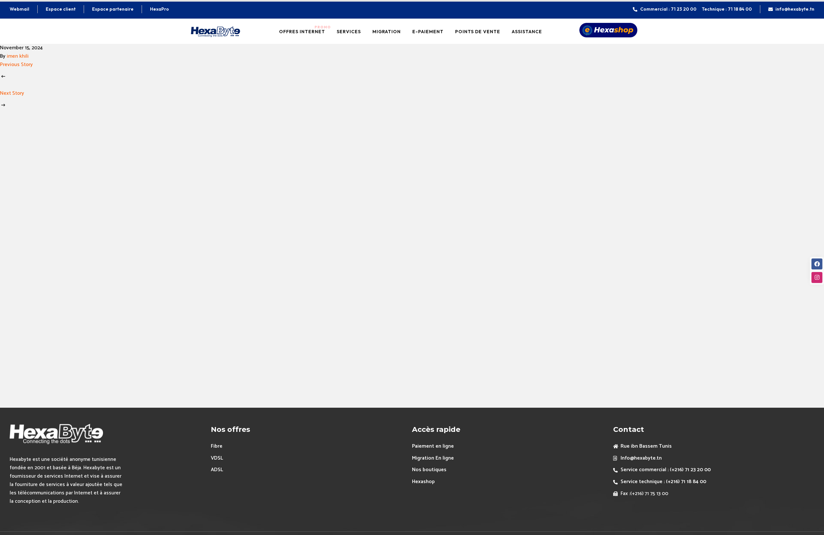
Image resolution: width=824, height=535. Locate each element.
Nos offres (230, 429)
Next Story (12, 93)
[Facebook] (816, 263)
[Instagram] (816, 277)
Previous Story (16, 64)
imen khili (18, 56)
